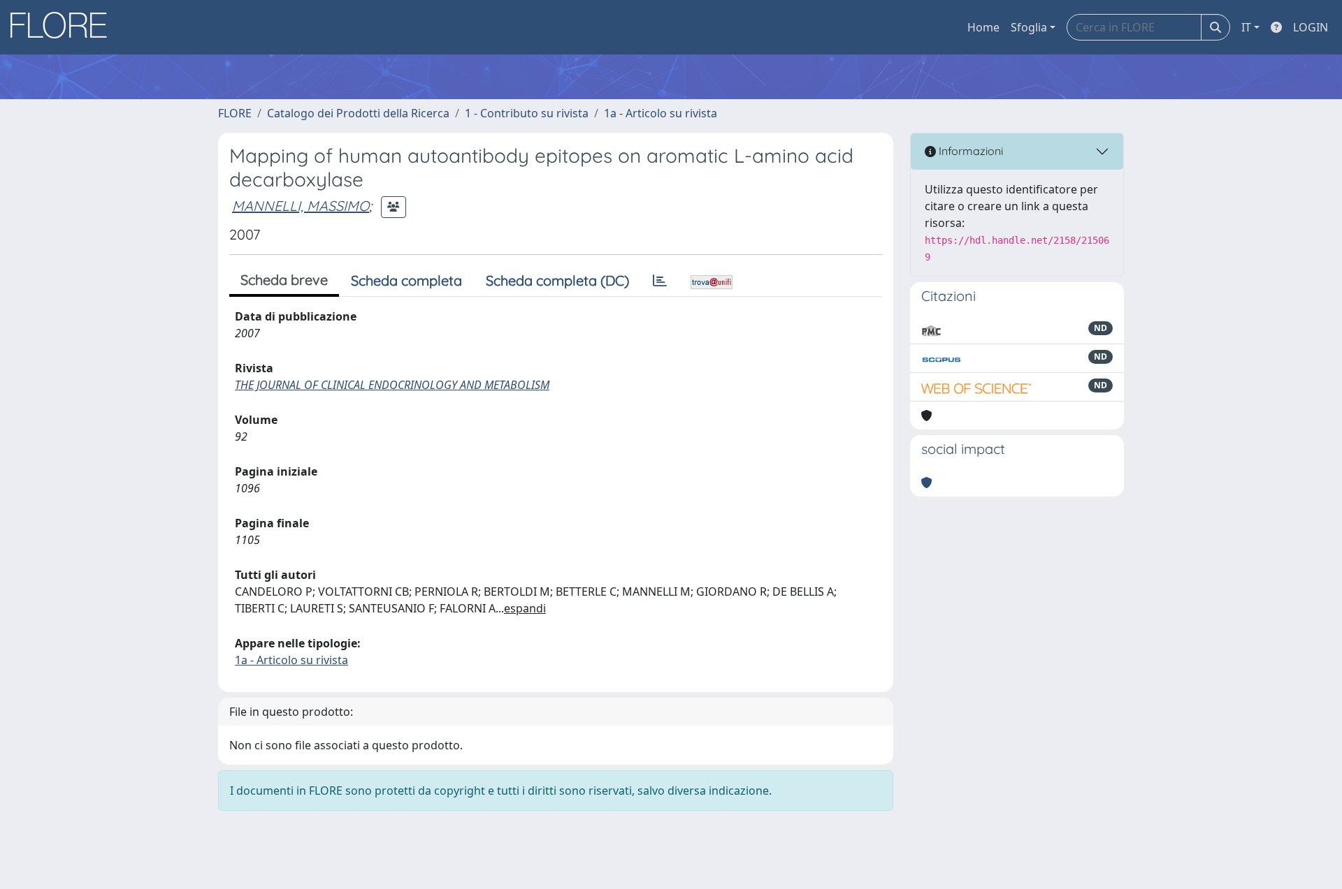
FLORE (235, 113)
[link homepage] (63, 27)
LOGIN (1310, 27)
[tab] (660, 280)
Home (983, 27)
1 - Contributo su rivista (527, 113)
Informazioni (969, 151)
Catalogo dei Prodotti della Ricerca (358, 113)
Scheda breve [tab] (284, 279)
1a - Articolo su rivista (660, 113)
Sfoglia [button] (1029, 27)
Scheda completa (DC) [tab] (557, 280)
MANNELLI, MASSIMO (300, 205)
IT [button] (1246, 27)
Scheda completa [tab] (406, 280)
